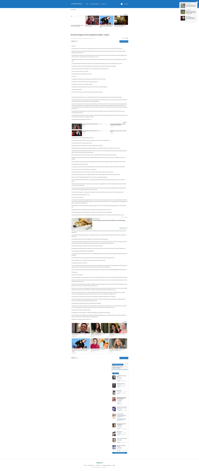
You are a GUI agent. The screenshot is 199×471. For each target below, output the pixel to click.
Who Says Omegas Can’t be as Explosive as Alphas (81, 38)
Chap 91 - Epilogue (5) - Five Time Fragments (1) (121, 419)
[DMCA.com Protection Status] (99, 462)
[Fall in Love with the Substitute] (114, 440)
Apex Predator (119, 390)
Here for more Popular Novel (120, 452)
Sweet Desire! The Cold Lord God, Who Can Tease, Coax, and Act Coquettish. (121, 398)
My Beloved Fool (119, 431)
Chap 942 (118, 428)
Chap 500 (118, 380)
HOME (87, 4)
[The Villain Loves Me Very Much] (114, 409)
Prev (122, 41)
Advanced (126, 4)
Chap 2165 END (119, 400)
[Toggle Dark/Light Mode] (127, 38)
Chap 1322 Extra (119, 410)
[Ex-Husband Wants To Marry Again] (114, 377)
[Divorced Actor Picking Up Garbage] (114, 447)
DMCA (114, 465)
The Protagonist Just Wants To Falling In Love (121, 424)
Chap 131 (118, 393)
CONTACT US (103, 4)
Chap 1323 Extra (119, 408)
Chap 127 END (119, 439)
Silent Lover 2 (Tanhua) (120, 383)
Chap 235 (118, 450)
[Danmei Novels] (77, 3)
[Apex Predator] (114, 392)
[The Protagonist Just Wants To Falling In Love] (114, 425)
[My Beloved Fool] (114, 433)
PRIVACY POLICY (91, 465)
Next (126, 41)
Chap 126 (118, 442)
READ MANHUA (73, 9)
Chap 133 (118, 434)
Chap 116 (118, 386)
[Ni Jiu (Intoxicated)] (114, 415)
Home (72, 38)
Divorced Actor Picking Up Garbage (121, 446)
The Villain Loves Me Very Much (122, 407)
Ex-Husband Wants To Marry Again (121, 376)
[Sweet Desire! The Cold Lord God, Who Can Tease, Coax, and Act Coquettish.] (114, 399)
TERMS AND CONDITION (94, 4)
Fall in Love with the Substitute (122, 438)
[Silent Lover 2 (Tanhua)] (114, 385)
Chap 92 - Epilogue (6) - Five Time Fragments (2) (121, 416)
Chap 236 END (119, 447)
